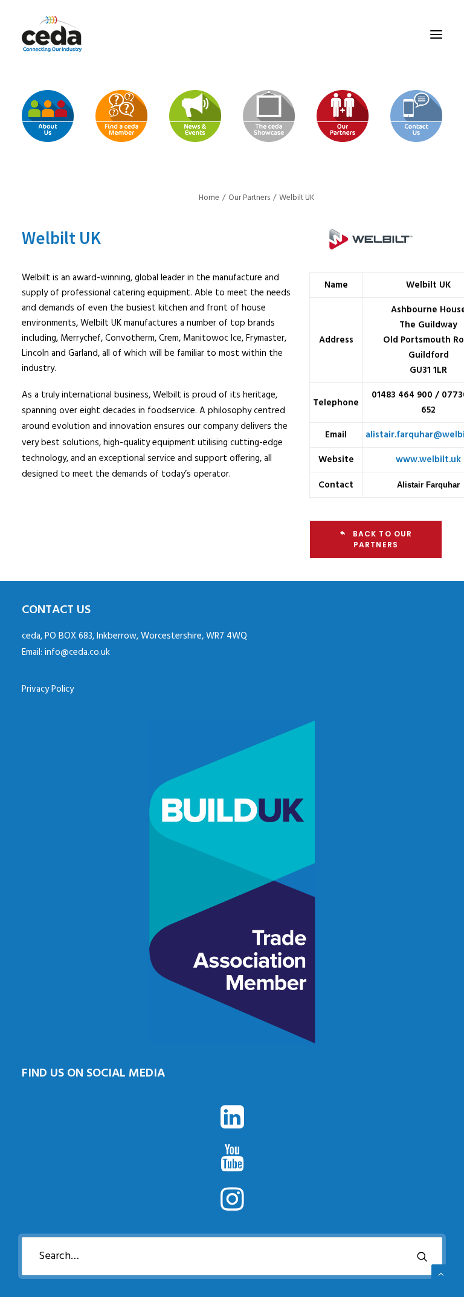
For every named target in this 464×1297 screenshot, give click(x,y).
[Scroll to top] (441, 1274)
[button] (436, 34)
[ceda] (52, 34)
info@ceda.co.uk (77, 652)
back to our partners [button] (384, 539)
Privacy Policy (48, 689)
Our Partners (249, 197)
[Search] (232, 1256)
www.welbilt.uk (428, 459)
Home (209, 197)
